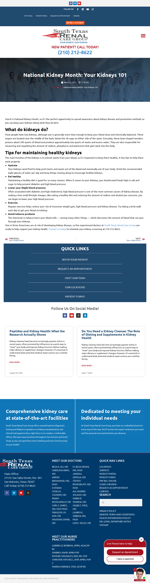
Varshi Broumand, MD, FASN (61, 481)
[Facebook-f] (77, 9)
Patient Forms (107, 477)
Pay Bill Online (108, 480)
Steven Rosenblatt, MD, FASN (82, 484)
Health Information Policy (115, 518)
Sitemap (103, 525)
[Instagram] (92, 9)
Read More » (15, 362)
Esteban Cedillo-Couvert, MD (59, 491)
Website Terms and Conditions (117, 514)
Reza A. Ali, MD (60, 466)
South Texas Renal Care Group (120, 225)
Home (54, 87)
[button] (143, 36)
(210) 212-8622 (75, 52)
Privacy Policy (107, 510)
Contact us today (57, 228)
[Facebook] (71, 3)
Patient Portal (41, 16)
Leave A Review (107, 484)
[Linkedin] (75, 3)
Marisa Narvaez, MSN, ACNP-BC (69, 566)
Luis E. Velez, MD (82, 522)
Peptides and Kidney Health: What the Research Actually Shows (37, 332)
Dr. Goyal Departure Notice (115, 521)
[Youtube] (79, 3)
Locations (105, 466)
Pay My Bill (28, 16)
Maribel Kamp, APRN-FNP (65, 552)
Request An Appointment (60, 16)
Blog (60, 87)
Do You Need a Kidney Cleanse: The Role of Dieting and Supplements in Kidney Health (111, 334)
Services (104, 470)
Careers (76, 16)
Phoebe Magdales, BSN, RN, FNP (69, 556)
